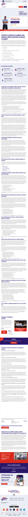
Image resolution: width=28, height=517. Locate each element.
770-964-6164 (15, 19)
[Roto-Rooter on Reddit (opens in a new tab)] (4, 510)
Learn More (13, 471)
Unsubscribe (19, 514)
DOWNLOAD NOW (4, 483)
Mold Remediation (4, 166)
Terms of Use (10, 515)
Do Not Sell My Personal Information (7, 514)
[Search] (24, 4)
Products (19, 498)
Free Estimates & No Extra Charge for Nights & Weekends (14, 30)
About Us (23, 498)
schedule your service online (21, 113)
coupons (12, 333)
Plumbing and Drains (5, 167)
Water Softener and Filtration (6, 170)
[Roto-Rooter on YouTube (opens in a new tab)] (7, 510)
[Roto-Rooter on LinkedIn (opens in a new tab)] (24, 510)
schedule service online (20, 215)
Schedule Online (14, 22)
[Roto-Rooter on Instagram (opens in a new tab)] (21, 510)
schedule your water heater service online (13, 258)
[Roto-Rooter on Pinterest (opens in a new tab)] (17, 510)
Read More (2, 328)
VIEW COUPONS (13, 342)
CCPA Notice (14, 515)
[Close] (4, 512)
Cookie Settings (15, 514)
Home (2, 32)
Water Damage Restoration (6, 168)
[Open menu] (26, 4)
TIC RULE (18, 515)
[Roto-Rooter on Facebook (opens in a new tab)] (10, 510)
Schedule (21, 6)
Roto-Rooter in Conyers (13, 45)
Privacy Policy (24, 514)
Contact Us (16, 498)
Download (25, 1)
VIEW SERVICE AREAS (5, 427)
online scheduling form (16, 60)
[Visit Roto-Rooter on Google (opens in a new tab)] (23, 420)
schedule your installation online (20, 278)
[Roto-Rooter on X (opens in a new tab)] (14, 510)
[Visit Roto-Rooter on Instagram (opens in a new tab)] (26, 420)
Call (25, 6)
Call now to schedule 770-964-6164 (5, 458)
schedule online (9, 192)
